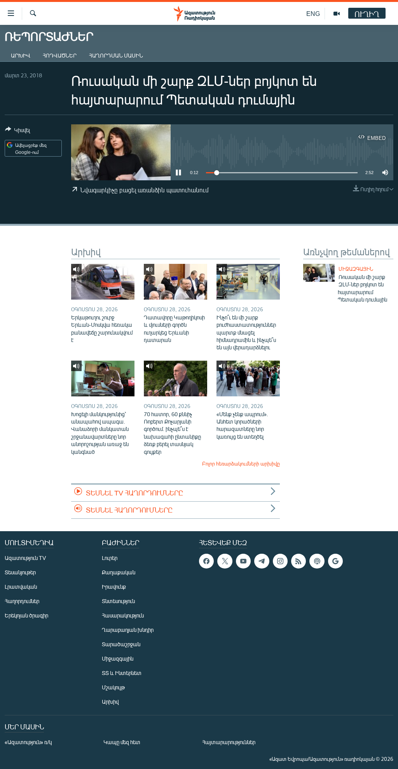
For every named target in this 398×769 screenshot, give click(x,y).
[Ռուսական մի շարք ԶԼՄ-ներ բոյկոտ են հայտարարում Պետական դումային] (319, 273)
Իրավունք (114, 586)
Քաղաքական (118, 572)
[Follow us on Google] (335, 561)
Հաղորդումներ (22, 601)
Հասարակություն (123, 615)
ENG (313, 13)
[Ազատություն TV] (336, 13)
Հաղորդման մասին (116, 55)
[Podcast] (316, 561)
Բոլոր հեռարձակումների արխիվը (241, 463)
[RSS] (298, 561)
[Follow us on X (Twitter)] (224, 561)
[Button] (17, 131)
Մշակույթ (113, 687)
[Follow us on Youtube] (243, 561)
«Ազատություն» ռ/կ (28, 742)
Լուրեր (109, 558)
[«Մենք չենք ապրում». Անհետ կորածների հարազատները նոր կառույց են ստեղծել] (248, 378)
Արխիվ (20, 55)
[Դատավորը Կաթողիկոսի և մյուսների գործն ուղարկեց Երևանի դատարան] (175, 282)
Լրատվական (21, 586)
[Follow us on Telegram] (261, 561)
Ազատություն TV (25, 558)
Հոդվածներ (60, 55)
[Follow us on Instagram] (280, 561)
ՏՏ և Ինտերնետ (121, 673)
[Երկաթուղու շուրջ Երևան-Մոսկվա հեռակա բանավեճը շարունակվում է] (102, 282)
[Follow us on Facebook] (206, 561)
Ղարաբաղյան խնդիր (128, 629)
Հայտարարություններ (228, 742)
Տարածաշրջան (121, 644)
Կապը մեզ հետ (121, 742)
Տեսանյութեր (20, 572)
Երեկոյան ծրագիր (26, 615)
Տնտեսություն (118, 601)
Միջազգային (356, 269)
